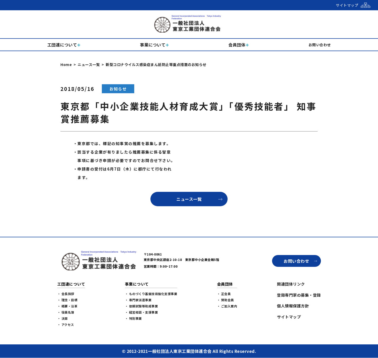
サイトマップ (289, 316)
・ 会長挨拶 (65, 293)
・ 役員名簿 (65, 312)
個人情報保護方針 (293, 305)
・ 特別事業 (133, 318)
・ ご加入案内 (227, 306)
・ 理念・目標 (67, 300)
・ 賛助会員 (225, 300)
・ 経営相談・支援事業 (141, 312)
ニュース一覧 (89, 64)
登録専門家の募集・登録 (299, 295)
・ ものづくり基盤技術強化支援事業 (151, 293)
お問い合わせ (296, 261)
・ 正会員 (224, 293)
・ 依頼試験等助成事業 (141, 306)
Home (66, 64)
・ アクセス (65, 324)
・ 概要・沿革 (67, 306)
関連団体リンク (291, 284)
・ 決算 (62, 318)
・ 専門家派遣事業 (138, 300)
